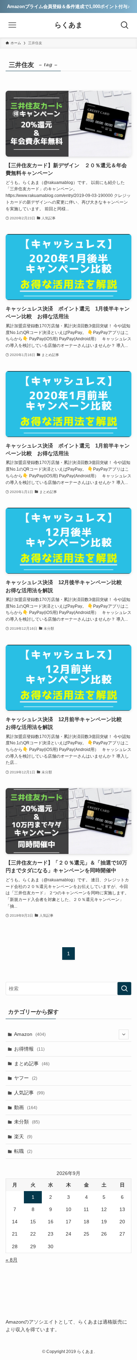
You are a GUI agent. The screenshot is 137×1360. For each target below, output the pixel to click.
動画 (25, 1107)
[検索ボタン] (124, 25)
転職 (23, 1151)
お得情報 (29, 1049)
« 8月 (12, 1260)
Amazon (30, 1034)
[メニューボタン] (12, 25)
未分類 (27, 1122)
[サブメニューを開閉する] (124, 1034)
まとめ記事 (32, 1063)
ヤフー (25, 1078)
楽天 (23, 1136)
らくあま (68, 25)
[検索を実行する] (124, 988)
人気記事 (29, 1092)
